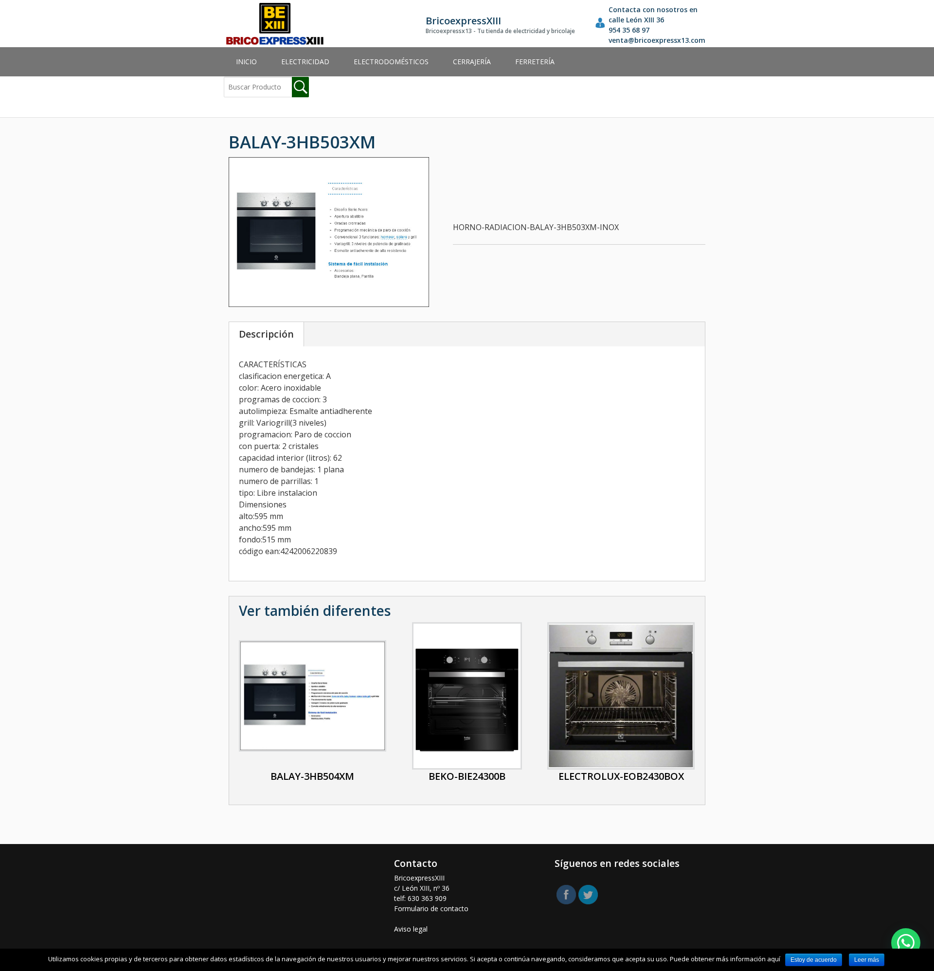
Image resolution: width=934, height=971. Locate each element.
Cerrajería (472, 61)
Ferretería (535, 61)
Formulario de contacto (431, 908)
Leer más (866, 959)
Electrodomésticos (391, 61)
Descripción (266, 334)
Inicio (246, 61)
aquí (773, 958)
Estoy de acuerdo (813, 959)
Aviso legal (411, 929)
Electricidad (305, 61)
